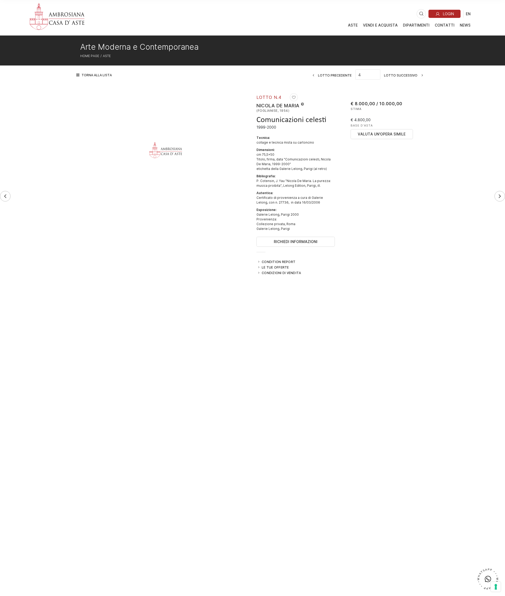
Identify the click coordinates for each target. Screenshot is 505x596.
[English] (468, 13)
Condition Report (278, 262)
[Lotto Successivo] (499, 196)
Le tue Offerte (275, 267)
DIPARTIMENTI (416, 25)
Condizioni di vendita (281, 273)
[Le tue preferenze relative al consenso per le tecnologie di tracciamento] (496, 587)
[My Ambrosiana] (444, 14)
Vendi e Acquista (380, 25)
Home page (89, 56)
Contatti (444, 25)
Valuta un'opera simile (382, 134)
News (465, 25)
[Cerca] (421, 13)
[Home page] (57, 16)
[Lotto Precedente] (5, 196)
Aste (353, 25)
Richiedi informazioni (295, 241)
